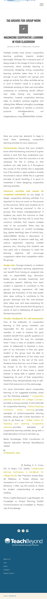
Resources (27, 46)
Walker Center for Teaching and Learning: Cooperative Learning (23, 423)
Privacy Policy (8, 573)
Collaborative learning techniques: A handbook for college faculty (23, 472)
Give (5, 563)
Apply (5, 566)
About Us (6, 559)
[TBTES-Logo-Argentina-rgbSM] (19, 4)
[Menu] (40, 4)
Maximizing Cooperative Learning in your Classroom (23, 39)
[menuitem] (40, 4)
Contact (6, 570)
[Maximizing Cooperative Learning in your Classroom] (23, 29)
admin (37, 46)
